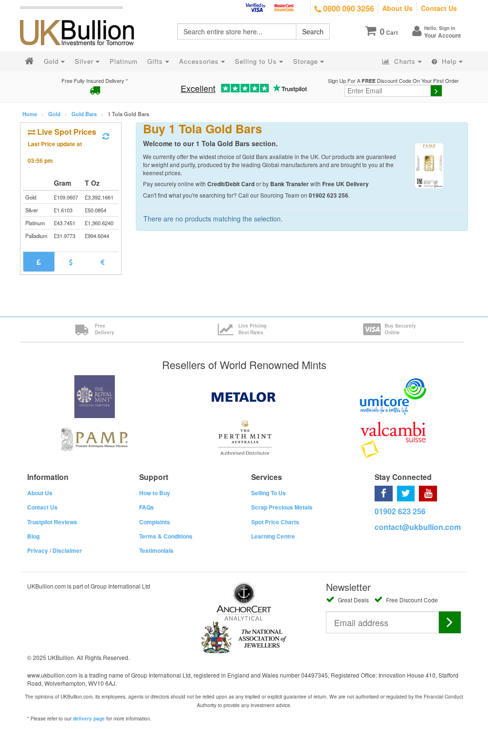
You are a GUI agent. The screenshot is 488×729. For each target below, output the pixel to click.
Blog (33, 536)
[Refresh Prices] (106, 136)
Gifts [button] (156, 61)
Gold (54, 114)
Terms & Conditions (166, 536)
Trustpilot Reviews (52, 522)
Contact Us (439, 8)
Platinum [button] (124, 61)
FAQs (146, 507)
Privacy (37, 550)
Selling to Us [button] (257, 61)
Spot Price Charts (275, 522)
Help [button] (449, 61)
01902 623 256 (400, 511)
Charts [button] (405, 61)
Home (29, 114)
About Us (397, 8)
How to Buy (154, 493)
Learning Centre (273, 536)
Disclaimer (67, 550)
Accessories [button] (200, 61)
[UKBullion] (83, 17)
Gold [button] (52, 61)
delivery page (89, 718)
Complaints (154, 522)
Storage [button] (306, 61)
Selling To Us (268, 493)
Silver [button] (85, 61)
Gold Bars (84, 114)
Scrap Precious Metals (282, 507)
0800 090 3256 (347, 8)
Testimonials (156, 550)
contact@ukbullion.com (418, 526)
